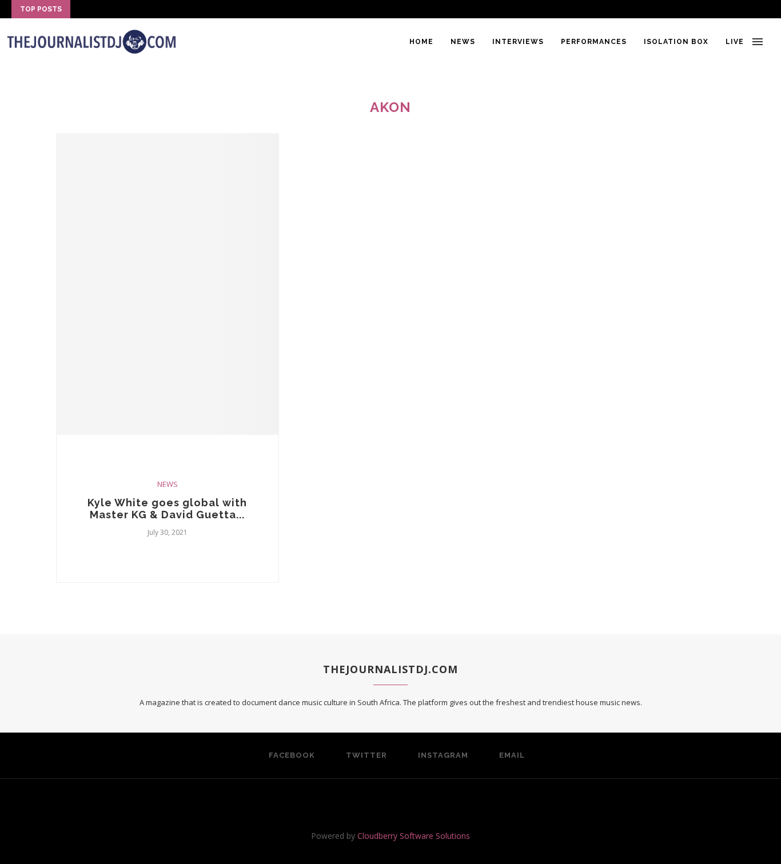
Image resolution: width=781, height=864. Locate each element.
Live (735, 42)
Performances (594, 42)
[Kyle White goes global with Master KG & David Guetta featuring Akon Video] (167, 284)
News (463, 42)
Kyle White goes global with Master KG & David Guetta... (167, 509)
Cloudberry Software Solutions (413, 835)
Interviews (518, 42)
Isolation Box (676, 42)
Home (421, 42)
